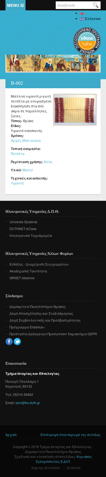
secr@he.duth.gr (27, 402)
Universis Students (23, 221)
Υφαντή (17, 183)
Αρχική (11, 434)
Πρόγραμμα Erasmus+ (27, 327)
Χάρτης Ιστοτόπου (45, 467)
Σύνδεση (73, 467)
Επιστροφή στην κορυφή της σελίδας (70, 434)
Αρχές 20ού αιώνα (26, 140)
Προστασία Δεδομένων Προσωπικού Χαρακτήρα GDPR (53, 333)
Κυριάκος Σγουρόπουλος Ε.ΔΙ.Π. (64, 459)
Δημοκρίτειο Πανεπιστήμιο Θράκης (38, 306)
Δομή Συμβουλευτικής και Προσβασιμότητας (45, 320)
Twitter (17, 341)
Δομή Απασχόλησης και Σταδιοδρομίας (41, 313)
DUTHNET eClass (23, 228)
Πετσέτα (17, 153)
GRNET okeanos (22, 277)
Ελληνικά (92, 18)
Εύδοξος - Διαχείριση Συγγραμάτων (39, 264)
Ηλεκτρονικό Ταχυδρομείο (31, 235)
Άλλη (48, 161)
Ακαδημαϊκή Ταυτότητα (28, 271)
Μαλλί (28, 169)
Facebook (9, 341)
